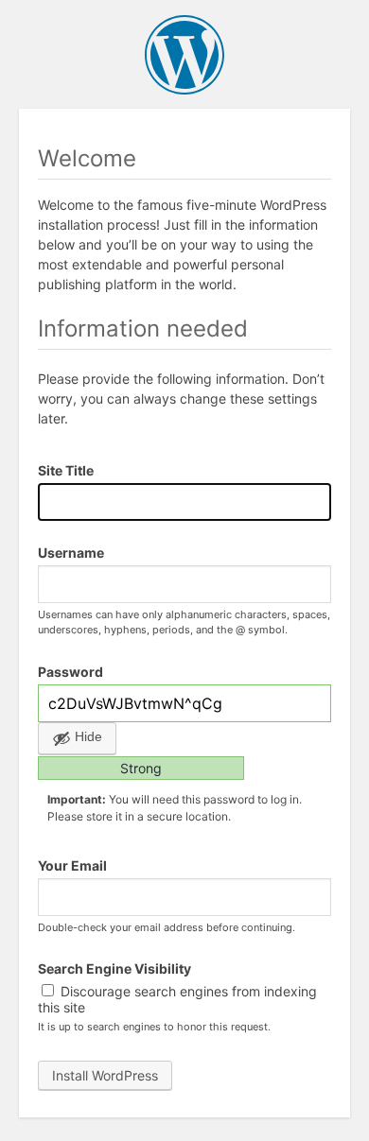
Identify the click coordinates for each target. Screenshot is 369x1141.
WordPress (184, 55)
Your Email (72, 865)
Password (70, 672)
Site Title (66, 470)
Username (71, 553)
